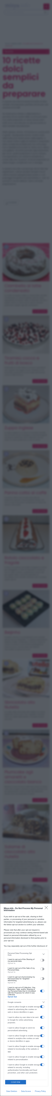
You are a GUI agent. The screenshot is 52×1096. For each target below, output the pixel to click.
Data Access (26, 1091)
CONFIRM (15, 1082)
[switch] (42, 960)
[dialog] (26, 1000)
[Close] (47, 908)
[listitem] (26, 954)
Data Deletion (11, 1091)
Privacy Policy (40, 1091)
